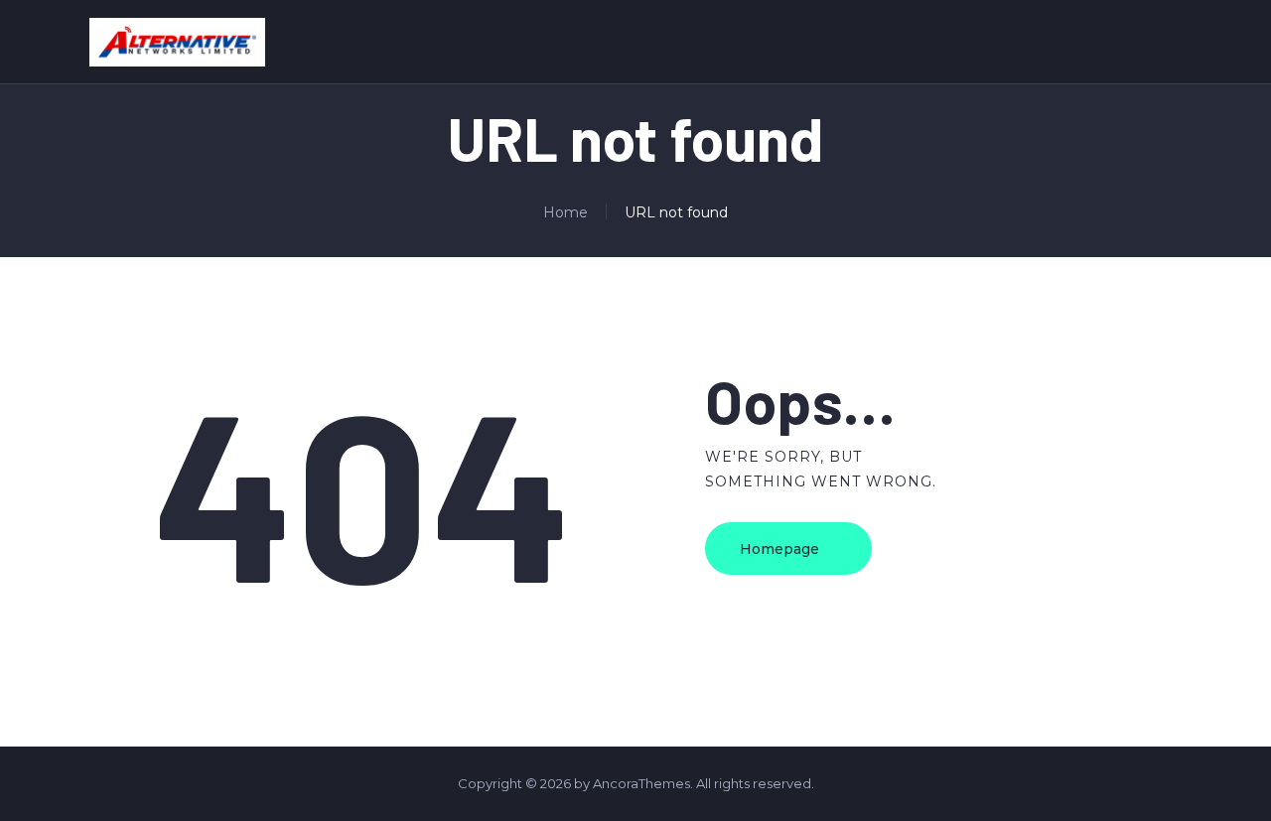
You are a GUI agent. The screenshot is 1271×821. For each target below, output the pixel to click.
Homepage (779, 549)
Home (565, 212)
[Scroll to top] (1225, 777)
